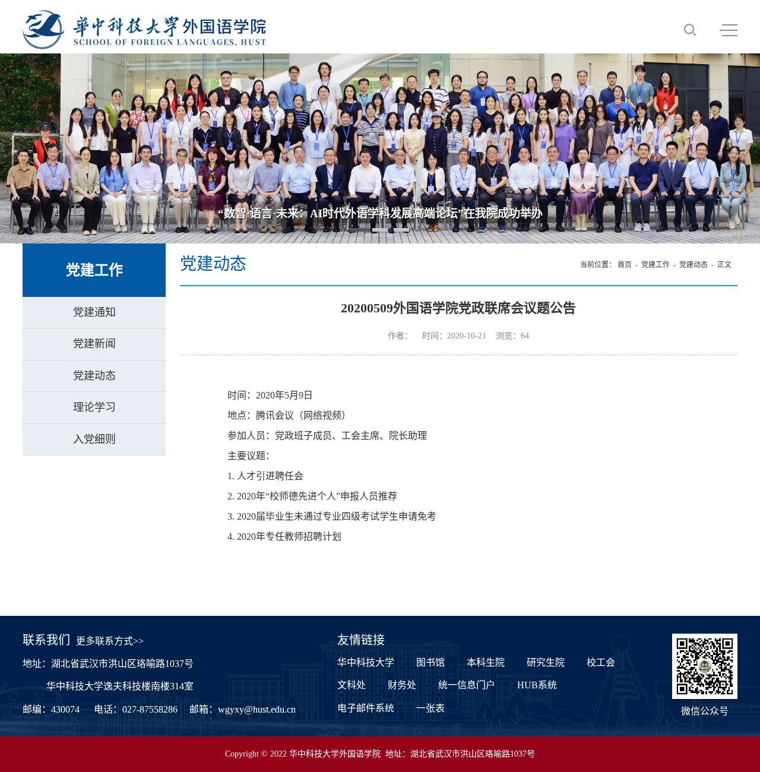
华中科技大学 (365, 662)
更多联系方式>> (110, 641)
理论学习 (94, 407)
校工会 (601, 662)
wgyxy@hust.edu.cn (257, 709)
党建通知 (94, 312)
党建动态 (94, 376)
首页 (625, 265)
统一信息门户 (466, 685)
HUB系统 (537, 685)
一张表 (430, 708)
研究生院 (546, 662)
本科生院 (486, 662)
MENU (728, 30)
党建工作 (655, 265)
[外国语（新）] (144, 29)
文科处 (351, 685)
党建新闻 (94, 344)
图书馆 (430, 662)
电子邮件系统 (365, 708)
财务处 (402, 685)
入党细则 (94, 439)
